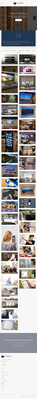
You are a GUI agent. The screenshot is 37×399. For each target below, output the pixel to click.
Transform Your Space (18, 345)
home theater (16, 44)
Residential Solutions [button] (5, 371)
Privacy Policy (34, 396)
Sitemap (30, 396)
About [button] (2, 370)
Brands (2, 377)
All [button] (2, 50)
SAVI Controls (4, 381)
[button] (1, 3)
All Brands (4, 379)
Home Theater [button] (13, 50)
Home (2, 368)
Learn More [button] (3, 385)
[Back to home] (18, 3)
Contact (2, 388)
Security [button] (33, 50)
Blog (2, 386)
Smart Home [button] (18, 52)
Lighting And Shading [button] (21, 50)
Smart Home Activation (5, 375)
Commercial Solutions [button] (5, 373)
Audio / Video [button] (7, 50)
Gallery (2, 383)
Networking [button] (28, 50)
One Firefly (26, 396)
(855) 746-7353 (4, 362)
